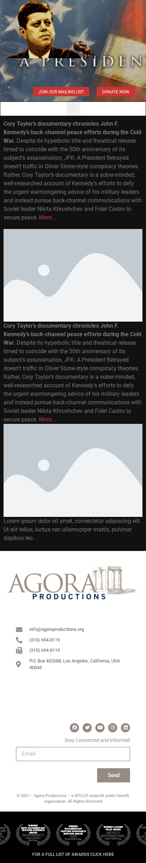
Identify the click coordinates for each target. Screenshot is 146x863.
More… (47, 217)
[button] (73, 109)
